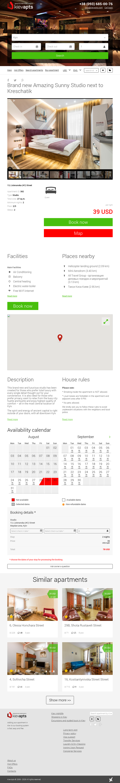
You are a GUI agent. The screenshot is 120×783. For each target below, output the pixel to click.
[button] (60, 338)
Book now (78, 222)
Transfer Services (71, 740)
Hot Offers (18, 70)
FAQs (10, 767)
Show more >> (60, 700)
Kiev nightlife (57, 713)
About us (11, 760)
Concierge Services (72, 751)
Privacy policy (69, 733)
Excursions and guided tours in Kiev (68, 720)
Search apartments (34, 70)
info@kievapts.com (94, 7)
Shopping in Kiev (59, 716)
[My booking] (110, 70)
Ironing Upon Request (73, 747)
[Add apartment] (103, 70)
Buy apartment (52, 70)
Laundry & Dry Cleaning (74, 743)
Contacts (11, 770)
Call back (108, 7)
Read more (12, 296)
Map (78, 233)
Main (9, 70)
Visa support (69, 736)
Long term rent (70, 729)
